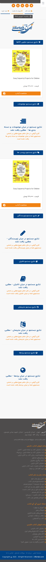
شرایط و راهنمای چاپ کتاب (35, 498)
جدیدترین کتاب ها (38, 539)
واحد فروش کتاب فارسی (36, 524)
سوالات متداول (20, 553)
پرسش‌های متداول (38, 458)
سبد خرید (5, 11)
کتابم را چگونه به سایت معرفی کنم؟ (32, 542)
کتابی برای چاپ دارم (37, 479)
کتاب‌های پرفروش (38, 534)
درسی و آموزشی (38, 537)
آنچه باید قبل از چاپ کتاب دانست (33, 490)
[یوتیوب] (18, 5)
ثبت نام (28, 11)
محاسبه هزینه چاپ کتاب (36, 481)
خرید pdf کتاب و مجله (36, 469)
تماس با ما (9, 553)
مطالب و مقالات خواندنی (36, 516)
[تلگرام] (31, 5)
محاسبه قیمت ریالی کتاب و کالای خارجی (31, 455)
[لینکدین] (22, 5)
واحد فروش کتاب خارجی (36, 446)
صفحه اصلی (37, 553)
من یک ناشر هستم (38, 492)
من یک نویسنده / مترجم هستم (34, 484)
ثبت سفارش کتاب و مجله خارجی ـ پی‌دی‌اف (30, 452)
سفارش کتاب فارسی (37, 528)
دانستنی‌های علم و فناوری (35, 513)
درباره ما (29, 553)
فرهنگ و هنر (40, 510)
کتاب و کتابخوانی (38, 518)
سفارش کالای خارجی (37, 463)
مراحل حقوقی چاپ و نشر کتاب (34, 487)
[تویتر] (13, 5)
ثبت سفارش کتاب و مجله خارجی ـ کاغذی (31, 450)
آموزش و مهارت (38, 508)
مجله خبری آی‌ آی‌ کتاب (36, 504)
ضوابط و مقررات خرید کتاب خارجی (33, 466)
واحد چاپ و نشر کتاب (37, 475)
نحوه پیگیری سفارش (37, 461)
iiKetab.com (39, 557)
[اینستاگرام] (27, 5)
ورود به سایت (16, 11)
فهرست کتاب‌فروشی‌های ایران (34, 531)
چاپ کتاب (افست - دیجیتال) (35, 495)
